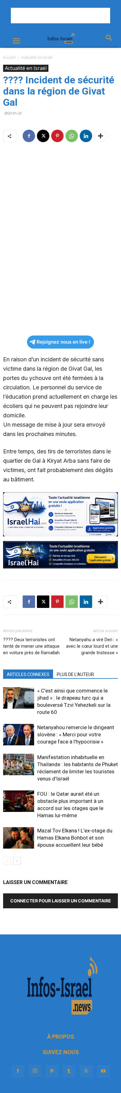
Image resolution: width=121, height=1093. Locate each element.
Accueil (9, 57)
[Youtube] (103, 1071)
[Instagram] (35, 1071)
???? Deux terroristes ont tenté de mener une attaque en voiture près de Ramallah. (31, 646)
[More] (100, 136)
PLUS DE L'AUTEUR (75, 674)
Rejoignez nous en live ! (63, 342)
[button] (16, 41)
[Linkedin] (86, 136)
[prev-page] (7, 861)
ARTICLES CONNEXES (28, 674)
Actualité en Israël (36, 57)
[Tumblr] (69, 1071)
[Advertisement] (60, 15)
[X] (43, 136)
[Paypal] (52, 1071)
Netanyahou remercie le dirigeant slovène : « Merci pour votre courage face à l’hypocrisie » (75, 734)
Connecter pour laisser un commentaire (60, 900)
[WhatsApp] (71, 136)
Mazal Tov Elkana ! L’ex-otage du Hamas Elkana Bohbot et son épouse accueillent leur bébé (74, 837)
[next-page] (17, 861)
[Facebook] (29, 136)
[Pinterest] (57, 136)
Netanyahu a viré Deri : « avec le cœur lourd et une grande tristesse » (92, 646)
